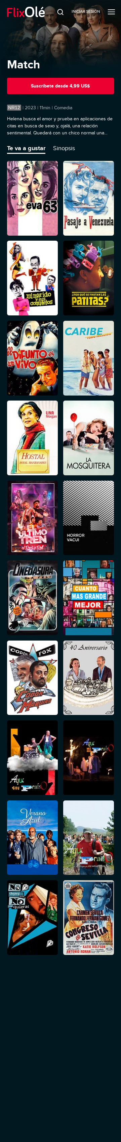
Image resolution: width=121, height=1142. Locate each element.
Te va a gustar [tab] (26, 148)
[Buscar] (56, 11)
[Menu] (111, 11)
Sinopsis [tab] (64, 148)
